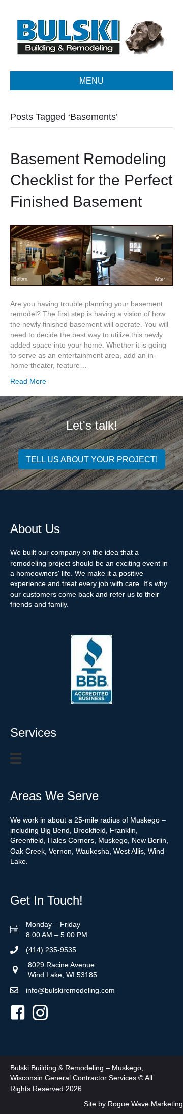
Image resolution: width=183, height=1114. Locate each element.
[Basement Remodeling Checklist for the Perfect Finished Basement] (91, 255)
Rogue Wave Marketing (145, 1104)
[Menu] (17, 759)
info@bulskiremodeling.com (70, 990)
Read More (28, 381)
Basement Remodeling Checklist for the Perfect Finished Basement (91, 180)
